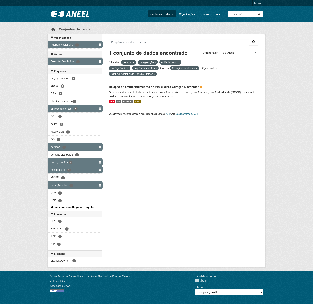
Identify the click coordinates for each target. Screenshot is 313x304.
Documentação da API (187, 113)
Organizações (187, 14)
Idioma (199, 287)
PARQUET (127, 101)
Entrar (257, 3)
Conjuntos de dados (161, 14)
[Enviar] (259, 14)
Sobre (218, 14)
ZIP (118, 101)
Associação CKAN (60, 286)
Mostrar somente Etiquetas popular (72, 207)
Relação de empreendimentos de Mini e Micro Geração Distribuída (154, 87)
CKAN (201, 280)
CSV (137, 101)
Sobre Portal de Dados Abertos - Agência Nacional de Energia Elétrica (90, 276)
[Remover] (133, 62)
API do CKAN (57, 281)
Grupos (205, 14)
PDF (112, 101)
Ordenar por (210, 53)
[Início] (53, 29)
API (168, 113)
